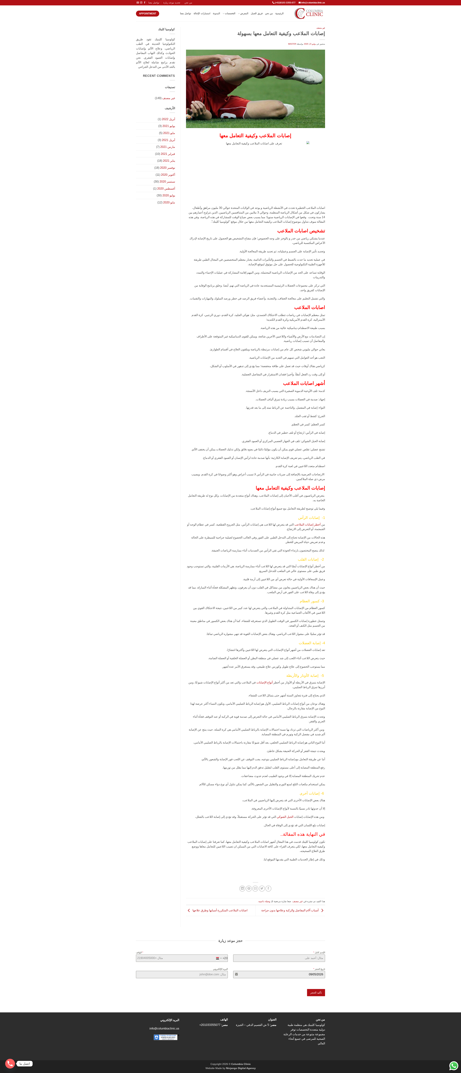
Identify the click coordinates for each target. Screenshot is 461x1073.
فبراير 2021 (168, 153)
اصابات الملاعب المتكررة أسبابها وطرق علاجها (219, 910)
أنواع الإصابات (264, 682)
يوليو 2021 (168, 126)
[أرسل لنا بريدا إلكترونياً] (138, 2)
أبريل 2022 (168, 119)
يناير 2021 (169, 160)
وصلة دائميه (264, 901)
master (292, 44)
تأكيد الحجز (316, 992)
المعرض (244, 13)
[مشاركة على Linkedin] (242, 889)
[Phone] (10, 1064)
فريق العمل (256, 13)
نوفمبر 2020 (167, 167)
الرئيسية (279, 13)
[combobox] (221, 958)
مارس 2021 (167, 146)
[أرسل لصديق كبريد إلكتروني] (255, 889)
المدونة (216, 13)
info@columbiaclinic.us (313, 2)
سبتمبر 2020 (167, 181)
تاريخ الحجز (319, 969)
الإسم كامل (319, 952)
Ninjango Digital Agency (241, 1068)
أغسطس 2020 (166, 188)
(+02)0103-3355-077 (285, 2)
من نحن (188, 2)
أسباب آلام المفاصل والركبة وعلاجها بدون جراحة (290, 910)
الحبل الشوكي (285, 816)
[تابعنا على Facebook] (145, 2)
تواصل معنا (153, 2)
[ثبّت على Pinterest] (249, 889)
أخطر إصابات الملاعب (307, 524)
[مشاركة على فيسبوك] (268, 889)
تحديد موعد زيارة (171, 2)
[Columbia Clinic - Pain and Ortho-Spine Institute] (307, 13)
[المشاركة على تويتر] (262, 889)
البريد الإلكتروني (220, 969)
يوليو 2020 (168, 195)
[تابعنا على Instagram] (141, 2)
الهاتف (139, 952)
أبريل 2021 (168, 140)
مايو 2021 (169, 133)
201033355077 (210, 1024)
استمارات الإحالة (202, 13)
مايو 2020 (169, 202)
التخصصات (230, 13)
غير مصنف (320, 28)
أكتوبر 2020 (168, 174)
